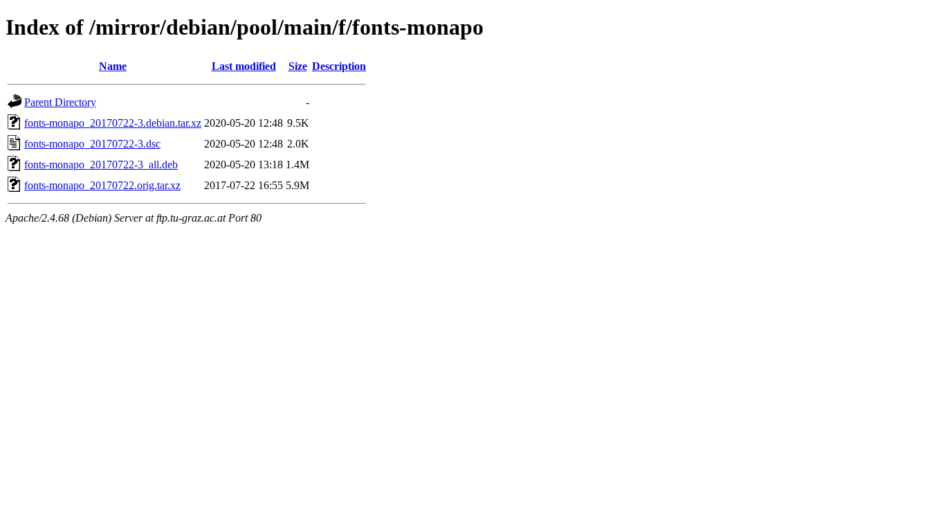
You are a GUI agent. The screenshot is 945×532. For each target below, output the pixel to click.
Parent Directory (60, 102)
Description (339, 66)
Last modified (244, 66)
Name (113, 66)
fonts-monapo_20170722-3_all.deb (101, 164)
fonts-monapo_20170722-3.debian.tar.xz (112, 123)
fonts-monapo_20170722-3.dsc (92, 144)
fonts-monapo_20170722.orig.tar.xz (102, 185)
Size (297, 66)
